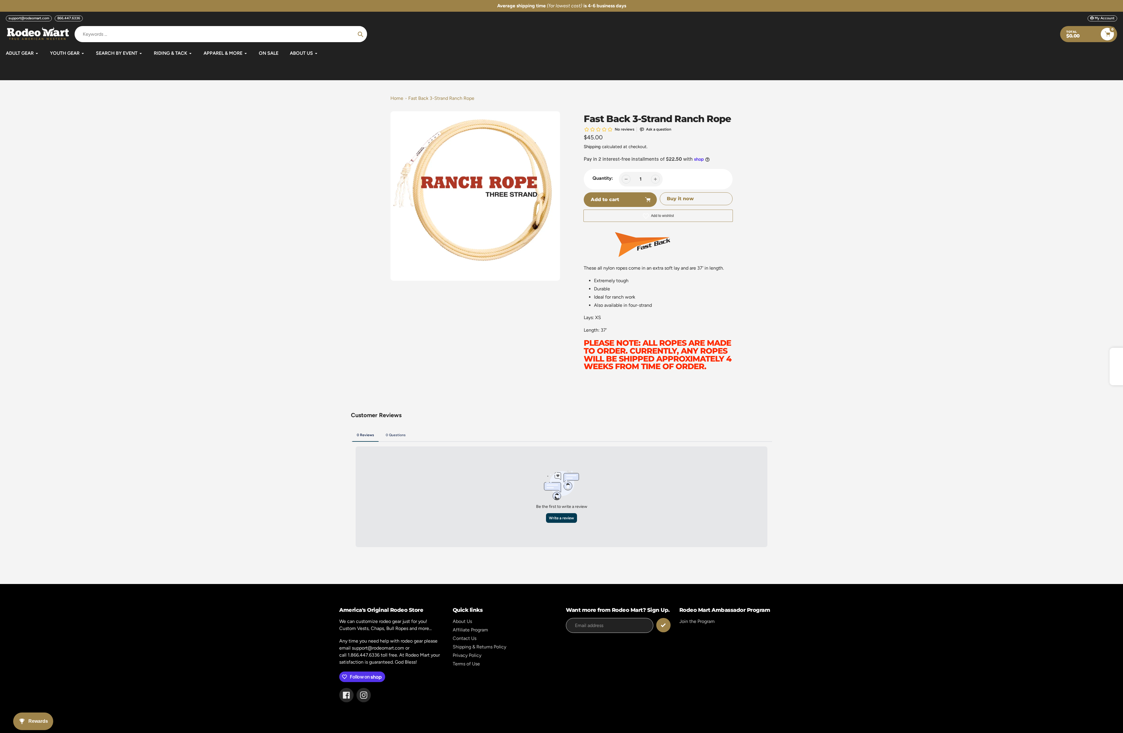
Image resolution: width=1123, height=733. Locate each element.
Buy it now (680, 198)
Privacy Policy (467, 655)
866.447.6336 (68, 18)
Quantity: (602, 178)
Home (396, 98)
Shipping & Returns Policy (479, 647)
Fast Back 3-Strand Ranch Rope (441, 98)
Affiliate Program (470, 630)
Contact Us (464, 638)
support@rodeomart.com (28, 18)
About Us (462, 621)
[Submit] (663, 625)
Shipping (592, 146)
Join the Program (697, 621)
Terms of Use (466, 664)
